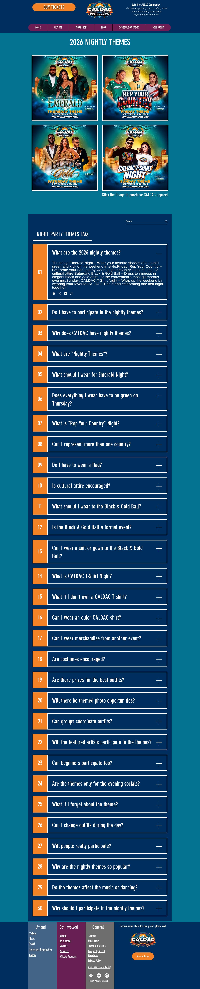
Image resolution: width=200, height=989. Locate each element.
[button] (129, 27)
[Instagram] (107, 975)
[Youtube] (99, 975)
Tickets (32, 933)
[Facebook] (91, 975)
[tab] (62, 234)
